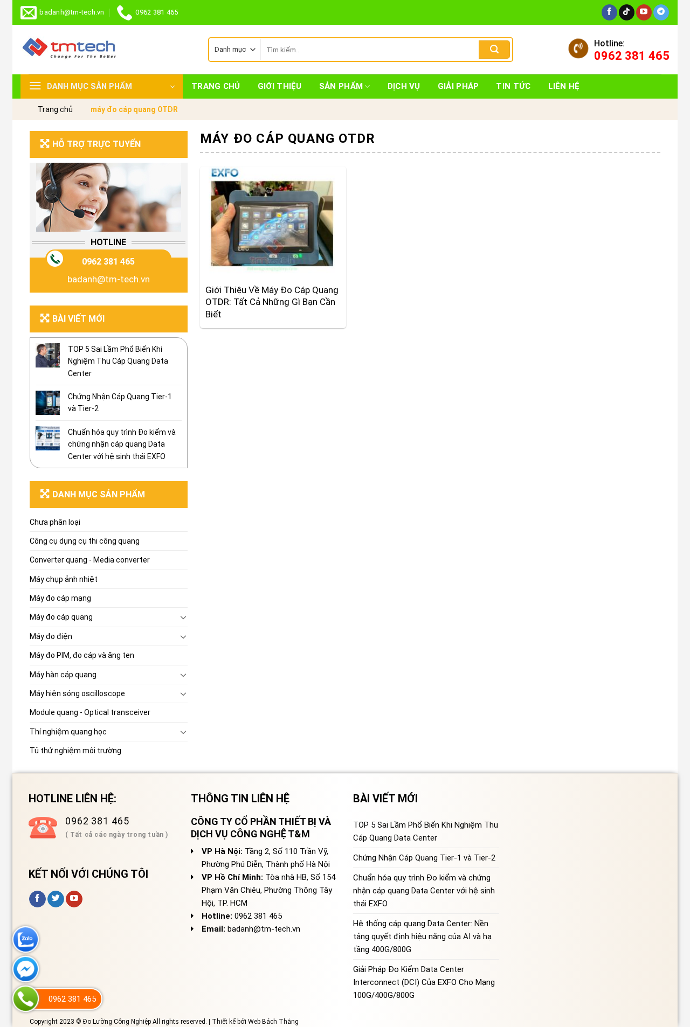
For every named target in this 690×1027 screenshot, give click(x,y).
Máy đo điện (51, 636)
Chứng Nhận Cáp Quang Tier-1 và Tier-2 (120, 402)
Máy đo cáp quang (61, 617)
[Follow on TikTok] (626, 12)
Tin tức (513, 86)
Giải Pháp (458, 86)
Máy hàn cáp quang (63, 674)
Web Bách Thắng (273, 1021)
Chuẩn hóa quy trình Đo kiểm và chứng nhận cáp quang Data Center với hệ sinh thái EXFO (122, 444)
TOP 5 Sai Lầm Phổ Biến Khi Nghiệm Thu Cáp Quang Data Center (118, 361)
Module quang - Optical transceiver (90, 712)
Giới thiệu (280, 86)
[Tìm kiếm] (494, 49)
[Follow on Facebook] (609, 12)
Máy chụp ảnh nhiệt (64, 579)
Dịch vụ (404, 86)
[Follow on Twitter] (55, 899)
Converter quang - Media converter (90, 560)
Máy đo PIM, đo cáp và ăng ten (82, 655)
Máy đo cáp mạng (60, 598)
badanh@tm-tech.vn (108, 279)
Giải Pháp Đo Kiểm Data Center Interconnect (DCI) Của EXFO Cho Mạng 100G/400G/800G (424, 982)
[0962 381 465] (25, 999)
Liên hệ (564, 86)
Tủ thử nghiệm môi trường (75, 750)
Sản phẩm (341, 86)
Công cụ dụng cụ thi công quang (85, 541)
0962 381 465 (108, 261)
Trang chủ (215, 86)
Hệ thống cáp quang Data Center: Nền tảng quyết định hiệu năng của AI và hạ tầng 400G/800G (422, 936)
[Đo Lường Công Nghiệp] (106, 49)
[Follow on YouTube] (644, 12)
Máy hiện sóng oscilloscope (77, 693)
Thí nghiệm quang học (68, 731)
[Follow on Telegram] (661, 12)
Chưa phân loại (55, 522)
